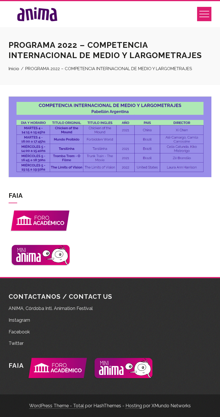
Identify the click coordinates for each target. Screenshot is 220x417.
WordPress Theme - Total (56, 405)
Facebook (19, 332)
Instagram (19, 320)
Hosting (133, 405)
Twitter (16, 343)
